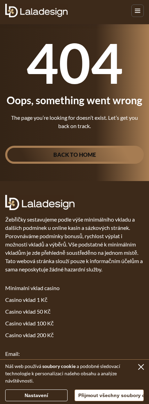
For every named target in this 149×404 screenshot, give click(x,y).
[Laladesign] (36, 10)
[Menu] (137, 11)
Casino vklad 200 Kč (29, 335)
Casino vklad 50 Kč (28, 311)
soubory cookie (59, 366)
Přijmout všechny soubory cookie (111, 395)
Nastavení (36, 395)
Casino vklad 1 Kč (26, 299)
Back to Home (74, 154)
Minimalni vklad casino (32, 288)
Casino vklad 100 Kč (29, 323)
